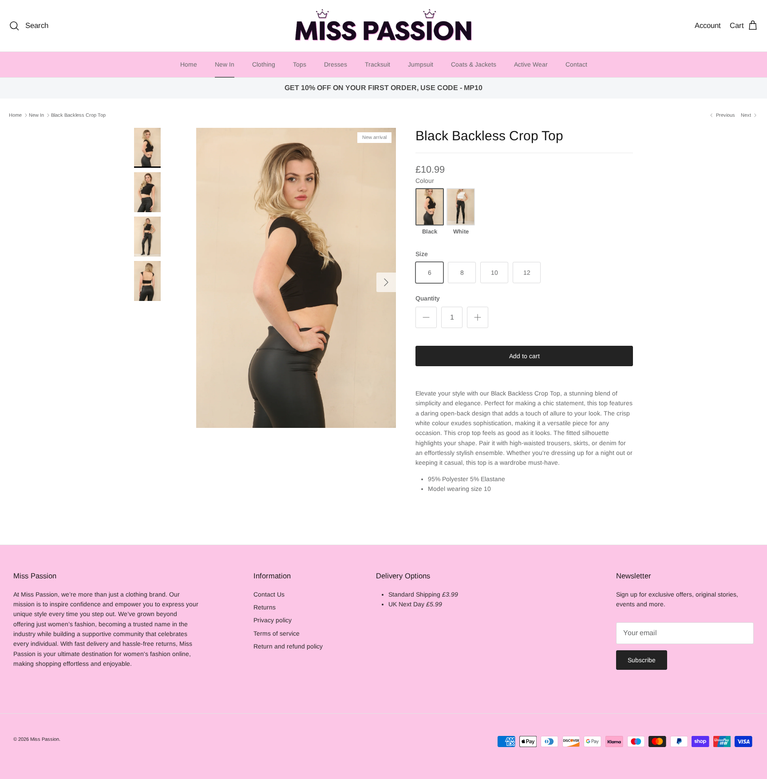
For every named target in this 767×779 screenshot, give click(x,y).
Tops (299, 64)
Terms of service (276, 633)
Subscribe (642, 660)
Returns (264, 607)
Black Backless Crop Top (78, 115)
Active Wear (531, 64)
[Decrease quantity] (426, 317)
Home (188, 64)
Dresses (335, 64)
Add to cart (524, 356)
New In (224, 64)
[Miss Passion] (383, 26)
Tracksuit (377, 64)
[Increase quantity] (477, 317)
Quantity (427, 298)
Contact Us (269, 594)
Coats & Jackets (473, 64)
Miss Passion (44, 739)
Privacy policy (272, 620)
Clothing (263, 64)
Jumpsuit (420, 64)
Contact (576, 64)
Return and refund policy (288, 646)
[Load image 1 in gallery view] (296, 278)
